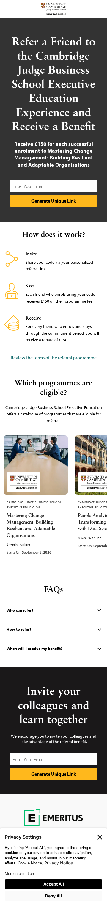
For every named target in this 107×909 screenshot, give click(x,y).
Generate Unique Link (53, 201)
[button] (53, 610)
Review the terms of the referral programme (54, 358)
